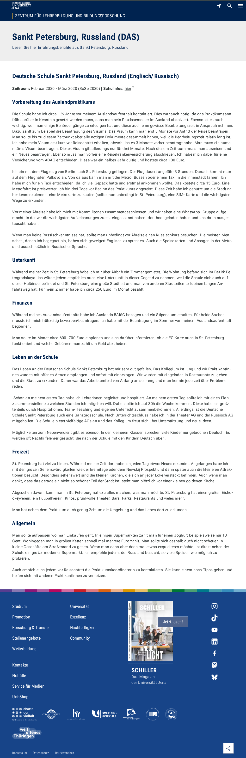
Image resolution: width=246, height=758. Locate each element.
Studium (19, 606)
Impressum (19, 753)
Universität (79, 606)
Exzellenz (78, 616)
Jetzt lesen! (173, 621)
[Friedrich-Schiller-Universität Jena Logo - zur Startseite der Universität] (21, 5)
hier (130, 88)
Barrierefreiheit (64, 753)
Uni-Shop (20, 696)
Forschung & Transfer (31, 627)
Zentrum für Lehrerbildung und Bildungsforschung (70, 15)
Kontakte (20, 664)
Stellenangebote (26, 638)
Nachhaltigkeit (83, 627)
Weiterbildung (24, 648)
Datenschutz (41, 753)
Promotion (21, 616)
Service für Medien (28, 686)
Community (80, 638)
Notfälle (19, 675)
